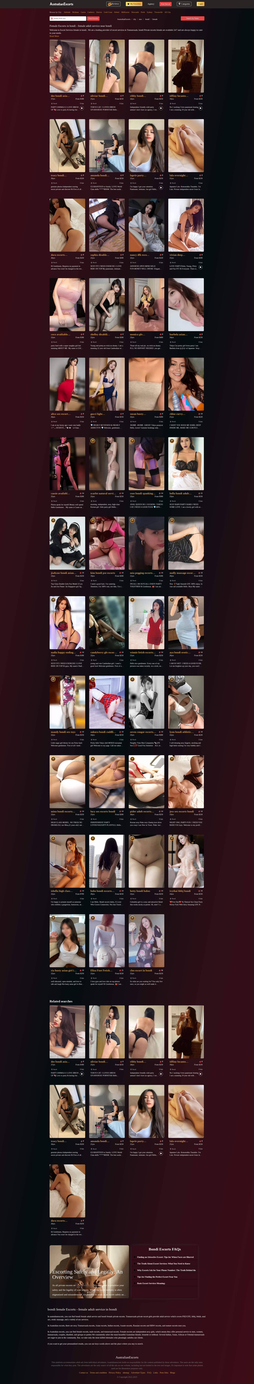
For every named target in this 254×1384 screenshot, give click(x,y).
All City (168, 12)
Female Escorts (58, 25)
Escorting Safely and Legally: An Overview (87, 1274)
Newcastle (135, 12)
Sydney (149, 12)
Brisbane (75, 12)
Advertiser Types (138, 1373)
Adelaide (67, 12)
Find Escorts (93, 18)
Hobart (116, 12)
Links (155, 1373)
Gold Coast (108, 12)
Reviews (115, 4)
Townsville (158, 12)
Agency (151, 4)
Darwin (99, 12)
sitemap (126, 1373)
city (134, 19)
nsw (140, 19)
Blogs (172, 1373)
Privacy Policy (115, 1373)
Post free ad (165, 4)
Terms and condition (98, 1373)
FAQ (149, 1373)
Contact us (83, 1373)
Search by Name (192, 18)
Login (200, 4)
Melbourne (125, 12)
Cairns (83, 12)
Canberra (91, 12)
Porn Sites (164, 1373)
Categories (185, 4)
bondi (147, 19)
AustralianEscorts (123, 19)
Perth (143, 12)
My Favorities (135, 4)
